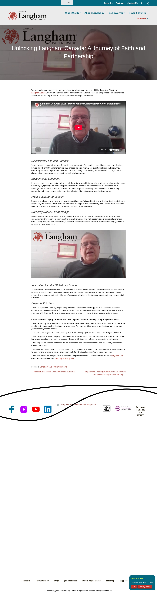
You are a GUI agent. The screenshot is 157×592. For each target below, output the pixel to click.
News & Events (137, 12)
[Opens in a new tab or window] (11, 409)
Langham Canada (38, 93)
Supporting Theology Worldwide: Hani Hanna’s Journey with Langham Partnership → (105, 373)
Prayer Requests (60, 367)
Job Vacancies (70, 581)
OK (134, 586)
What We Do (72, 12)
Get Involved (116, 12)
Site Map (110, 581)
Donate (141, 18)
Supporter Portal (128, 581)
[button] (147, 3)
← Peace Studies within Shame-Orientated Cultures (53, 371)
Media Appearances (91, 581)
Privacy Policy (42, 581)
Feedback (26, 581)
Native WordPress (141, 3)
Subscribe (108, 3)
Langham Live (117, 355)
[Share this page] (147, 3)
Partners (120, 3)
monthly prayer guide (64, 358)
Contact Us (132, 3)
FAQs (56, 581)
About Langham (94, 12)
